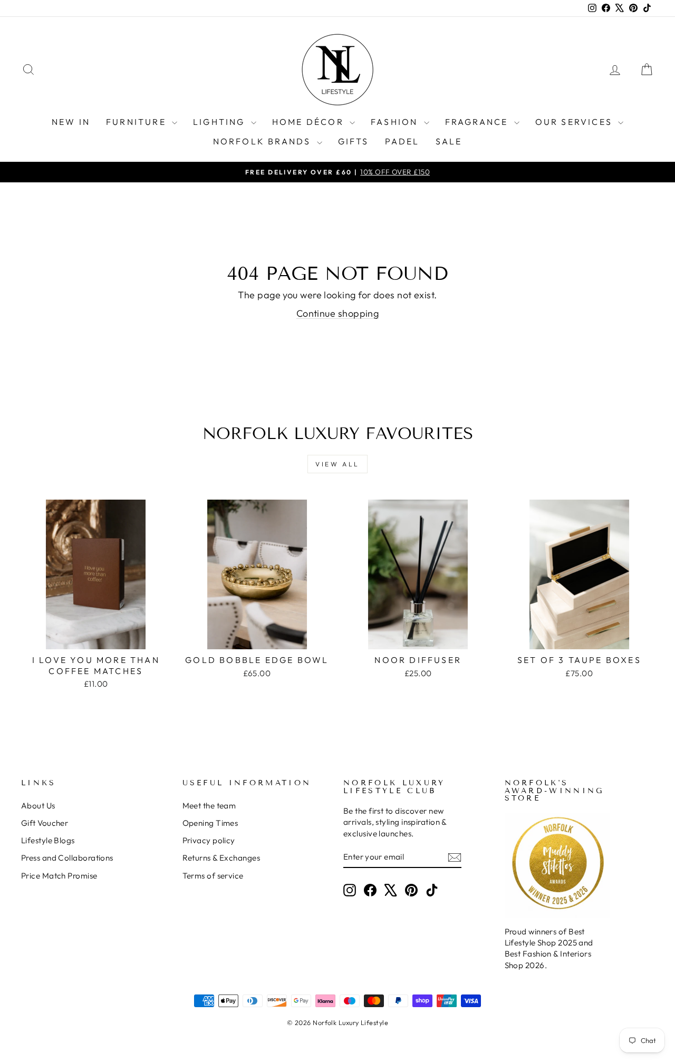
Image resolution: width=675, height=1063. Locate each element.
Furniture (137, 121)
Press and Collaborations (67, 858)
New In (71, 121)
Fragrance (478, 121)
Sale (449, 141)
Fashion (396, 121)
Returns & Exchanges (221, 858)
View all (337, 464)
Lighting (220, 121)
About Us (38, 806)
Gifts (353, 141)
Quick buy (96, 637)
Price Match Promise (59, 876)
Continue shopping (337, 313)
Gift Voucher (44, 823)
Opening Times (210, 823)
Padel (402, 141)
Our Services (575, 121)
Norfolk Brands (263, 141)
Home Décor (309, 121)
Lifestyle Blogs (48, 840)
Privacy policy (208, 840)
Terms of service (213, 876)
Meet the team (209, 806)
